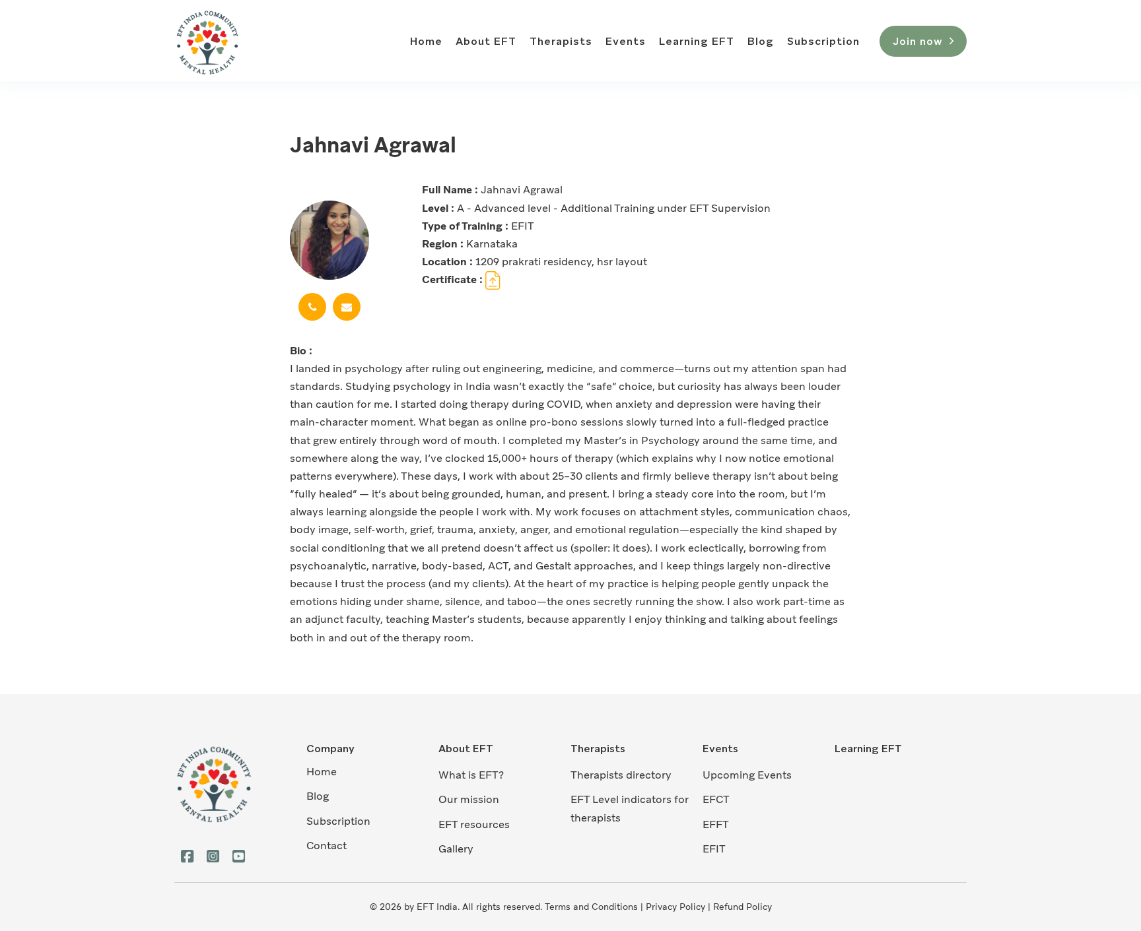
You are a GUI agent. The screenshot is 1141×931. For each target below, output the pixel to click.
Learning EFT (696, 41)
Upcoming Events (747, 775)
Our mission (468, 799)
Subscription (823, 41)
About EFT (486, 41)
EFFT (716, 824)
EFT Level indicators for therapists (629, 808)
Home (426, 41)
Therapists (561, 41)
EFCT (716, 799)
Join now (918, 41)
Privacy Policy (675, 907)
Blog (760, 41)
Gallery (455, 849)
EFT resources (474, 824)
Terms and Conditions (591, 907)
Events (625, 41)
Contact (326, 845)
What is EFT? (471, 775)
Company (330, 748)
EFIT (714, 849)
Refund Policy (742, 907)
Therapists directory (621, 775)
